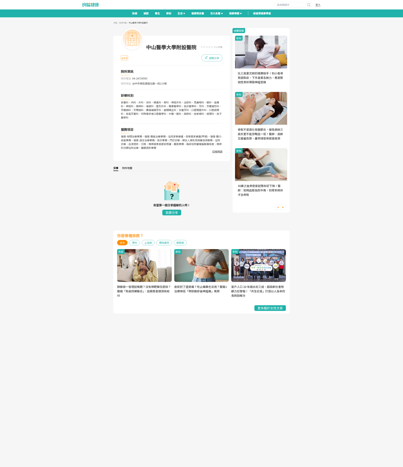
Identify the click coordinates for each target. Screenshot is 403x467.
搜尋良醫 (123, 22)
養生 (157, 13)
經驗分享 (213, 58)
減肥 (146, 13)
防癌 (134, 13)
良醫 (115, 22)
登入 (318, 5)
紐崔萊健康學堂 (262, 13)
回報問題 (217, 151)
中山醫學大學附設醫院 (138, 22)
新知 (168, 13)
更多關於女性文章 (270, 308)
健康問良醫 (197, 13)
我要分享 (171, 212)
